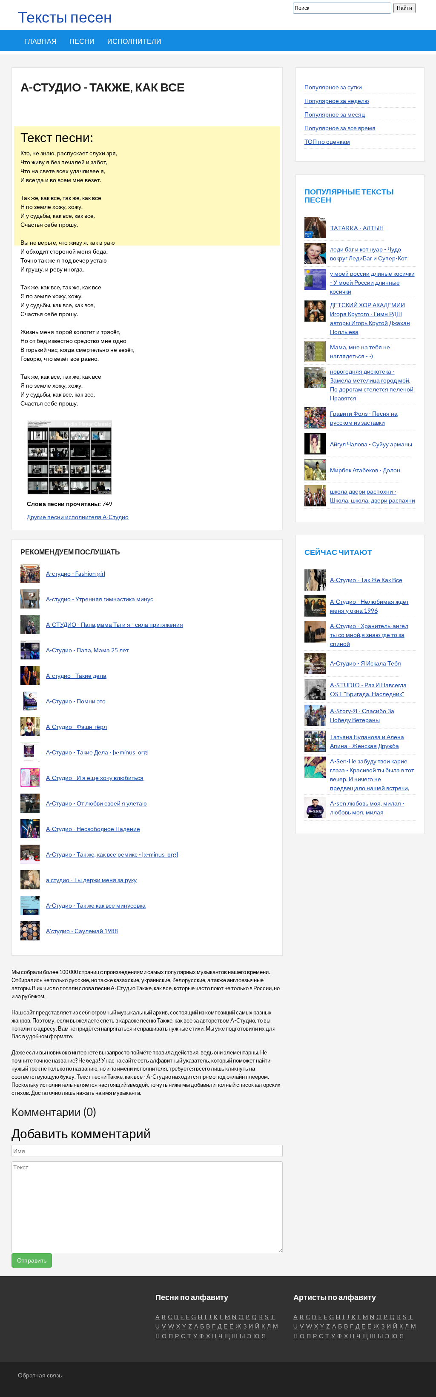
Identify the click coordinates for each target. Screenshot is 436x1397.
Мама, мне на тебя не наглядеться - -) (360, 351)
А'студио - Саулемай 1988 (82, 930)
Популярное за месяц (334, 114)
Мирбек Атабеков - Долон (365, 470)
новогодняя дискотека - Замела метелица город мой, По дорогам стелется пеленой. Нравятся (372, 385)
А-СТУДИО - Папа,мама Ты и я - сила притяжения (114, 624)
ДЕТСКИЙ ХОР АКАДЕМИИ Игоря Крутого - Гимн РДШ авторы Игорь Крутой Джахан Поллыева (370, 318)
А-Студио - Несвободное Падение (93, 828)
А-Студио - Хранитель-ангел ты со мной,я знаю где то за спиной (369, 634)
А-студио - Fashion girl (75, 573)
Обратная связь (40, 1375)
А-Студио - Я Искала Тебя (365, 663)
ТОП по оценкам (327, 141)
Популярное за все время (340, 127)
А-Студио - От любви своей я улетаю (96, 803)
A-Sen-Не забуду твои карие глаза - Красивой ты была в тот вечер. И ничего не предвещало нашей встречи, (372, 774)
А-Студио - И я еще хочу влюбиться (94, 777)
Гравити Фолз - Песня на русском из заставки (364, 418)
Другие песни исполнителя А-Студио (78, 516)
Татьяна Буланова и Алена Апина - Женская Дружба (367, 741)
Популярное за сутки (333, 87)
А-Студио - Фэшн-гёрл (76, 726)
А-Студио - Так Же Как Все (366, 579)
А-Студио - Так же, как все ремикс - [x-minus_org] (112, 854)
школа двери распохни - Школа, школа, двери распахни (372, 496)
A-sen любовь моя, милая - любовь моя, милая (367, 808)
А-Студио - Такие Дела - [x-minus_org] (97, 752)
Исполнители (134, 41)
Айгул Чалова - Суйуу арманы (371, 444)
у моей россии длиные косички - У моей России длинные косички (372, 282)
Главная (40, 41)
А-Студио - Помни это (76, 701)
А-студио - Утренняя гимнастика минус (99, 599)
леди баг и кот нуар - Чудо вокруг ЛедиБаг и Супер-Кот (368, 254)
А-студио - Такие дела (76, 675)
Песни (82, 41)
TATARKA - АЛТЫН (357, 227)
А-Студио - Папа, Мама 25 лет (87, 650)
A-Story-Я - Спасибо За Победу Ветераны (362, 715)
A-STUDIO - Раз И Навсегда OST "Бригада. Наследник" (368, 689)
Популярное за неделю (336, 100)
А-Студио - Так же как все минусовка (96, 905)
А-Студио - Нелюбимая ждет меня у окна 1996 (369, 606)
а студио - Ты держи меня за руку (91, 879)
